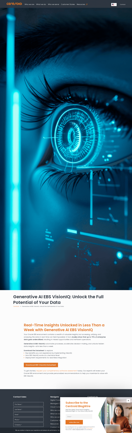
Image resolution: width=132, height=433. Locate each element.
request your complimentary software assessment (56, 371)
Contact (122, 4)
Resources (81, 4)
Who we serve (53, 4)
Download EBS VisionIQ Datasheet (41, 365)
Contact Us (54, 427)
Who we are (29, 4)
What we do (41, 4)
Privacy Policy (89, 428)
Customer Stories (68, 4)
